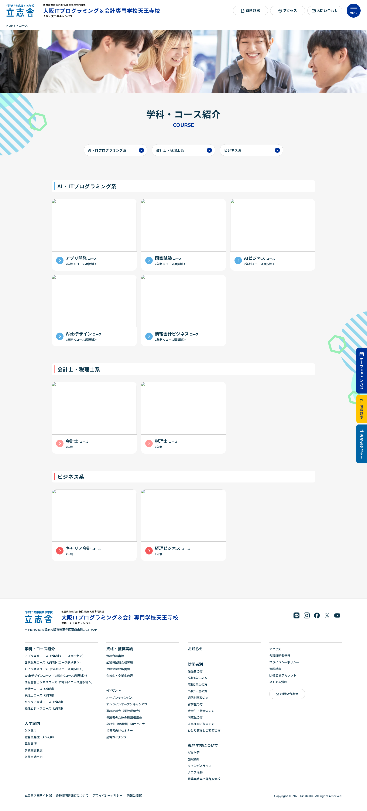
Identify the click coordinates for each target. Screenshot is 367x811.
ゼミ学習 (194, 752)
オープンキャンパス (361, 373)
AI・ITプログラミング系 (107, 150)
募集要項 (31, 743)
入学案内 (32, 723)
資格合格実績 (115, 656)
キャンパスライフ (200, 765)
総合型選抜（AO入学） (40, 737)
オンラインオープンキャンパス (127, 704)
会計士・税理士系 (170, 150)
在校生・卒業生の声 (119, 675)
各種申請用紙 (33, 757)
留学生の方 (195, 704)
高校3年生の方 (197, 691)
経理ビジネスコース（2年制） (45, 708)
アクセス (290, 10)
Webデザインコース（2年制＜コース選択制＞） (57, 675)
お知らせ (195, 648)
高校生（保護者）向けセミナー (127, 724)
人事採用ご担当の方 (201, 724)
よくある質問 (278, 682)
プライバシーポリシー (284, 662)
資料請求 (361, 412)
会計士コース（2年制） (40, 689)
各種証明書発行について (72, 795)
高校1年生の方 (197, 678)
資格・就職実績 (119, 648)
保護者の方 (195, 671)
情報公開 (133, 795)
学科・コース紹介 (40, 648)
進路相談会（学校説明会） (124, 711)
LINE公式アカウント (282, 675)
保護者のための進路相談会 (124, 717)
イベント (113, 690)
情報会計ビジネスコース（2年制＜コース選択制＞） (59, 682)
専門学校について (203, 745)
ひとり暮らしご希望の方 (204, 730)
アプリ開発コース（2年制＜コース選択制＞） (55, 656)
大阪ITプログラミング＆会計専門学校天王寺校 (101, 10)
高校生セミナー (361, 446)
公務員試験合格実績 (119, 662)
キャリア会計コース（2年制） (45, 702)
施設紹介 (194, 759)
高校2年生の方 (197, 684)
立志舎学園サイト (36, 795)
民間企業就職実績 (118, 669)
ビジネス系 (232, 150)
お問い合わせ (327, 10)
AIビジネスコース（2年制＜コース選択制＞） (55, 669)
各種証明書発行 (279, 655)
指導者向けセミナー (119, 730)
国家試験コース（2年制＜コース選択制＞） (53, 662)
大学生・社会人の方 (201, 711)
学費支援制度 (33, 750)
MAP (94, 629)
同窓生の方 (195, 717)
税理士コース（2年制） (40, 695)
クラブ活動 (195, 772)
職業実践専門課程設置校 (204, 779)
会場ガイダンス (116, 737)
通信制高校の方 (198, 697)
